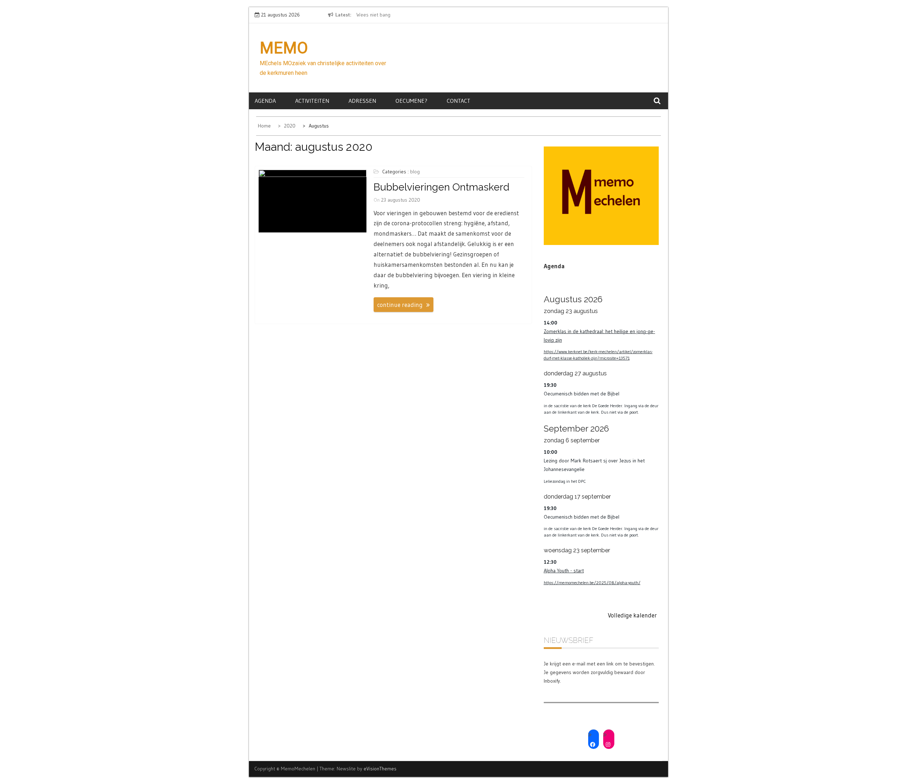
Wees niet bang (373, 14)
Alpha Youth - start (564, 570)
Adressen (362, 100)
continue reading (400, 304)
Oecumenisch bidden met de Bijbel (581, 393)
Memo (284, 48)
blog (415, 171)
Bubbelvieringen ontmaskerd (441, 187)
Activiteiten (312, 100)
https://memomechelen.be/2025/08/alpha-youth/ (592, 582)
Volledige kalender (632, 615)
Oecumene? (411, 100)
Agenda (265, 100)
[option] (422, 15)
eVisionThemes (380, 768)
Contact (458, 100)
